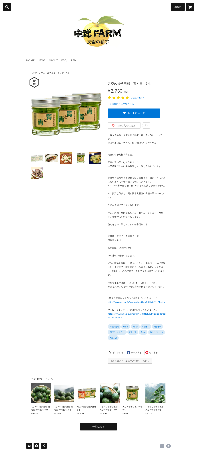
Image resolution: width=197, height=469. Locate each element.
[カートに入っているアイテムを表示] (190, 7)
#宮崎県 (157, 326)
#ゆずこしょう (156, 332)
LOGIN (178, 7)
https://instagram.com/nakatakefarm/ (168, 446)
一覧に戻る (98, 426)
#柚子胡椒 (114, 326)
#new (143, 332)
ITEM (73, 60)
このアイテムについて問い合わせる (132, 360)
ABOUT (53, 60)
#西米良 (145, 326)
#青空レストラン (117, 332)
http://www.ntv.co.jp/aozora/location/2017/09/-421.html (136, 302)
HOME (30, 60)
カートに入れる (136, 113)
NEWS (41, 60)
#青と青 (132, 332)
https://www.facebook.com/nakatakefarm (162, 446)
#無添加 (113, 337)
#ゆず (125, 326)
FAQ (64, 60)
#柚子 (135, 326)
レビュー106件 (138, 97)
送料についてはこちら (123, 104)
